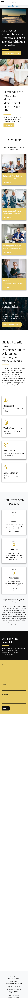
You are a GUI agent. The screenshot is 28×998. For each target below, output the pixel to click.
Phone (4, 685)
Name (4, 665)
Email (3, 675)
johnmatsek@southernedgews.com (14, 993)
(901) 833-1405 (16, 988)
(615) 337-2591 (16, 978)
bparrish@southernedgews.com (14, 983)
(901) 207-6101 (16, 997)
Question (5, 695)
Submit (5, 708)
